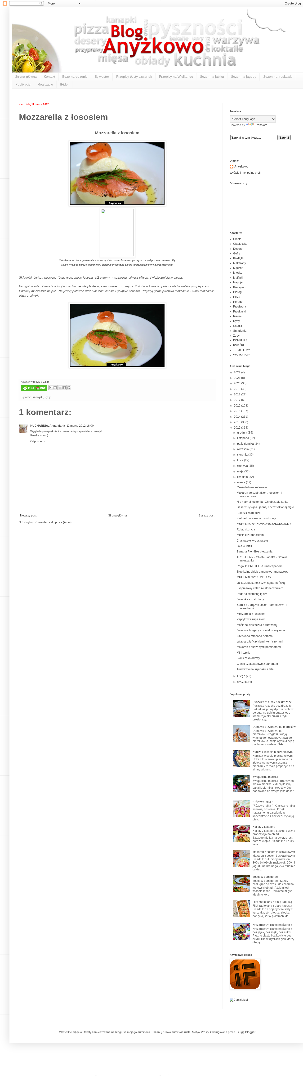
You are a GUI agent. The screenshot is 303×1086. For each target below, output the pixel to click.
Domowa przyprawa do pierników (274, 727)
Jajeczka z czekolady (250, 599)
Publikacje (23, 84)
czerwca (243, 465)
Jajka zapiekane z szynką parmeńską (261, 582)
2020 (237, 383)
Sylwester (102, 76)
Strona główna (26, 76)
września (243, 449)
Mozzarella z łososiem (251, 613)
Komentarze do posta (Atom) (53, 522)
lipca (240, 460)
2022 (237, 372)
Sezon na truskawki (277, 76)
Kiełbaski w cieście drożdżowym (257, 518)
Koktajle (238, 258)
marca (241, 482)
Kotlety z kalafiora (264, 826)
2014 (237, 416)
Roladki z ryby (246, 529)
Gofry (236, 253)
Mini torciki (243, 652)
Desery (237, 248)
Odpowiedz (37, 441)
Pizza (236, 297)
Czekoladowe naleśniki (252, 487)
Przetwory (239, 306)
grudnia (242, 432)
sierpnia (242, 454)
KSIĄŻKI (238, 345)
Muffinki (238, 277)
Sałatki (237, 326)
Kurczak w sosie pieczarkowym (273, 752)
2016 (237, 405)
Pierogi (237, 292)
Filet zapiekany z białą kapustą (272, 902)
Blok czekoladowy (248, 658)
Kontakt (49, 76)
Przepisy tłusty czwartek (134, 76)
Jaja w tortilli (245, 546)
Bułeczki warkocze (249, 513)
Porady (237, 301)
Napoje (238, 282)
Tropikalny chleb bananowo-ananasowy (262, 571)
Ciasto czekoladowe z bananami (258, 663)
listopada (243, 438)
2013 (237, 422)
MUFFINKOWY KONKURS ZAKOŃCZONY (264, 523)
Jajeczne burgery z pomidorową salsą (261, 630)
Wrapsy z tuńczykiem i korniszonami (260, 641)
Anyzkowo (34, 381)
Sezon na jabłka (212, 76)
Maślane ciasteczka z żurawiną (257, 625)
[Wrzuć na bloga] (55, 387)
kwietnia (243, 477)
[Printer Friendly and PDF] (34, 388)
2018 (237, 394)
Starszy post (206, 515)
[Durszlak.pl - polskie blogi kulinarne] (239, 999)
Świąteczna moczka (265, 776)
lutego (241, 676)
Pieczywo (239, 287)
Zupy (236, 335)
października (245, 443)
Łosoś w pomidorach (266, 876)
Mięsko (237, 272)
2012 (237, 427)
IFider (64, 84)
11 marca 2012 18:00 (80, 425)
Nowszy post (28, 515)
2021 (237, 378)
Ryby (48, 397)
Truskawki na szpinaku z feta (255, 669)
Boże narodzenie (75, 76)
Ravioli (237, 316)
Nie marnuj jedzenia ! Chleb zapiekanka (262, 501)
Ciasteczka (240, 243)
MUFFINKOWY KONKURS (254, 577)
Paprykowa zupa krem (251, 619)
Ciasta (237, 239)
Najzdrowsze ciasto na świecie (272, 925)
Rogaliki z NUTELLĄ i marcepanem (259, 566)
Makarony (239, 263)
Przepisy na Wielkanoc (176, 76)
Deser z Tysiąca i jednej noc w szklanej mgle (265, 507)
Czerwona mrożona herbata (255, 636)
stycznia (242, 681)
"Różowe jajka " (263, 802)
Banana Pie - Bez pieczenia (254, 551)
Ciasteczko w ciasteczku (252, 540)
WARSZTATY (241, 355)
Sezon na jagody (243, 76)
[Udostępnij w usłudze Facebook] (64, 387)
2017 (237, 400)
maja (240, 471)
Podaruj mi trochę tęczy (252, 594)
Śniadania (239, 330)
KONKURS (240, 340)
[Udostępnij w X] (59, 387)
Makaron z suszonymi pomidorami (259, 647)
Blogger (250, 1032)
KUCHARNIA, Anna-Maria (47, 425)
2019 (237, 389)
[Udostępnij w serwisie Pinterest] (68, 387)
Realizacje (45, 84)
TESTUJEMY (241, 350)
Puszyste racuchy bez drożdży (272, 702)
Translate (261, 125)
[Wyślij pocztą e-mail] (50, 387)
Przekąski (37, 397)
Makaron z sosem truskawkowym (274, 852)
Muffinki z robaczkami (250, 535)
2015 (237, 411)
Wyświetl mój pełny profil (245, 172)
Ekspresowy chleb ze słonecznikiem (260, 588)
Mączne (238, 268)
